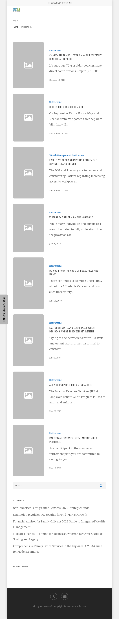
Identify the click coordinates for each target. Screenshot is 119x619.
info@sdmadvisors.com (60, 2)
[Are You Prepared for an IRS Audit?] (74, 395)
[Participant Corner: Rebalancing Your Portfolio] (74, 450)
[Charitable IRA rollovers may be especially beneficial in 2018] (74, 65)
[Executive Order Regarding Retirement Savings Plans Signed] (74, 173)
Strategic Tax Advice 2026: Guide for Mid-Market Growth (50, 514)
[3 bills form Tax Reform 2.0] (74, 118)
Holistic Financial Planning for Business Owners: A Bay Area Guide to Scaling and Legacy (58, 536)
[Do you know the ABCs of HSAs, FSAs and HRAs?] (74, 283)
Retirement (55, 50)
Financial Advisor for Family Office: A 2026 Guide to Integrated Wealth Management (59, 524)
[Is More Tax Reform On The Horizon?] (74, 228)
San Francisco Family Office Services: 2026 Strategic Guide (51, 508)
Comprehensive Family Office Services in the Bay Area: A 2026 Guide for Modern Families (57, 548)
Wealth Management (60, 155)
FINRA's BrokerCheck (3, 309)
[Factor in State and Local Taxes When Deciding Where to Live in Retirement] (74, 340)
